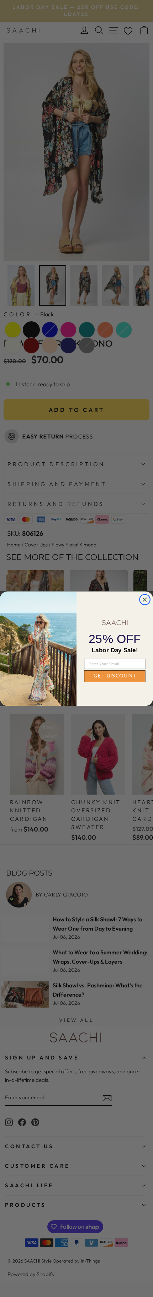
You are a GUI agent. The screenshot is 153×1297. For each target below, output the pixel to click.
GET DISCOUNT (115, 676)
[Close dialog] (145, 599)
